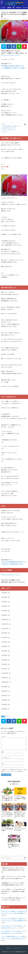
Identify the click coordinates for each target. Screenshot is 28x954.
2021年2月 (5, 664)
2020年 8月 (5, 691)
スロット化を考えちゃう (9, 129)
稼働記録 (9, 7)
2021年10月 (5, 628)
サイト (2, 763)
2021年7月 (5, 642)
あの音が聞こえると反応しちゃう (12, 126)
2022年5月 (5, 597)
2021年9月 (5, 633)
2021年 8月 (5, 637)
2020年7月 (5, 695)
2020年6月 (5, 700)
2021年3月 (5, 659)
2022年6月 (5, 592)
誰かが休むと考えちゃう (9, 128)
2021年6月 (5, 646)
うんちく (8, 716)
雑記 (13, 7)
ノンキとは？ (3, 7)
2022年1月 (5, 615)
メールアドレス (5, 757)
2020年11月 (5, 677)
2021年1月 (5, 668)
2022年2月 (5, 610)
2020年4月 (5, 709)
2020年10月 (5, 682)
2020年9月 (5, 686)
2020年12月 (5, 673)
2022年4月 (5, 601)
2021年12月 (5, 619)
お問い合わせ (18, 7)
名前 (2, 752)
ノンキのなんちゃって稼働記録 (13, 951)
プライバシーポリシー (17, 948)
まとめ (5, 131)
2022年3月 (5, 606)
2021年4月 (5, 655)
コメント (3, 736)
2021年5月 (5, 651)
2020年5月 (5, 704)
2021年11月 (5, 624)
